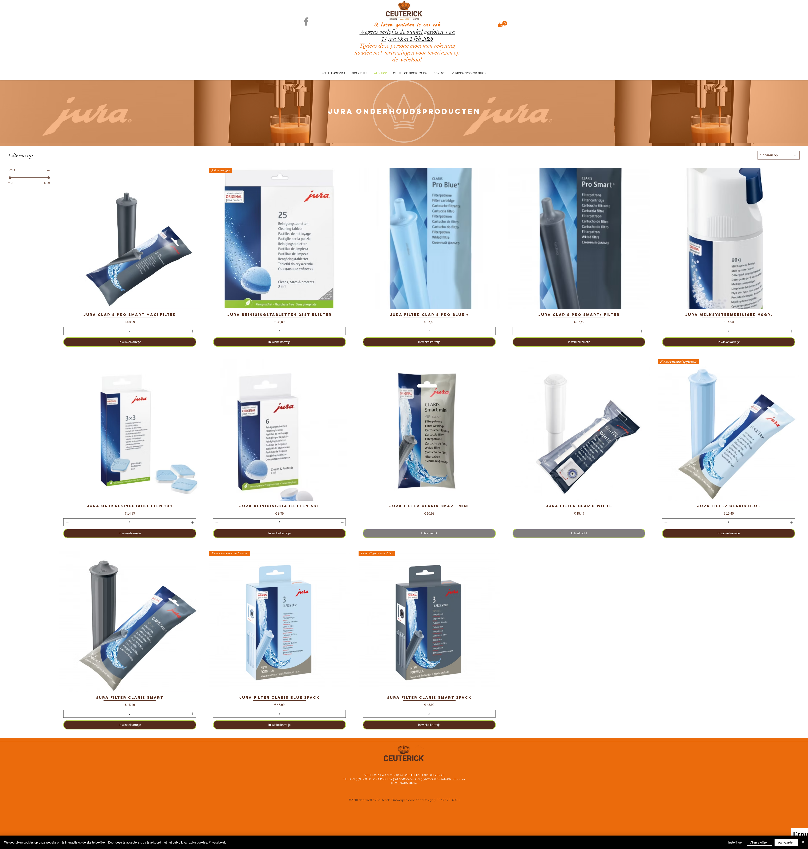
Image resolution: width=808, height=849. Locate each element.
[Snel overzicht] (130, 238)
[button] (502, 24)
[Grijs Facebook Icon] (306, 21)
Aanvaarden (786, 842)
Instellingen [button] (735, 842)
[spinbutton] (129, 331)
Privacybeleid (217, 842)
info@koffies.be (453, 779)
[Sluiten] (802, 842)
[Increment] (192, 331)
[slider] (9, 177)
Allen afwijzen (759, 842)
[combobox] (779, 155)
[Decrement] (66, 331)
